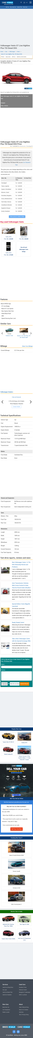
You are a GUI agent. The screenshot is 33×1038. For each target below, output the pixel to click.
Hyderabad (27, 992)
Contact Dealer (16, 406)
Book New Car (6, 1007)
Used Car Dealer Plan (7, 992)
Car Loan (5, 990)
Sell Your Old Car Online (16, 798)
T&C (20, 1014)
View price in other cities (17, 217)
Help (20, 1007)
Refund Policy (25, 1007)
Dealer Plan (19, 7)
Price (2, 57)
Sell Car (7, 7)
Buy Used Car (13, 7)
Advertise (21, 1012)
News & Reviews (21, 57)
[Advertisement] (16, 26)
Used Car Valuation (7, 995)
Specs (13, 57)
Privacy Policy (25, 1014)
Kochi (25, 990)
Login (26, 2)
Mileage (8, 57)
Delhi (20, 995)
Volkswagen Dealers (6, 392)
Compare (3, 103)
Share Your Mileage (27, 346)
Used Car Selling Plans (8, 987)
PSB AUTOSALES (16, 397)
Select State (21, 2)
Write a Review (4, 106)
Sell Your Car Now (16, 829)
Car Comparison (6, 1009)
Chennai (21, 990)
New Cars (25, 7)
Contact (26, 1009)
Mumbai (21, 987)
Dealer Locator (6, 1012)
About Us (21, 1009)
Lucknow (25, 995)
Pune (25, 987)
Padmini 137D (9, 335)
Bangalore (21, 992)
